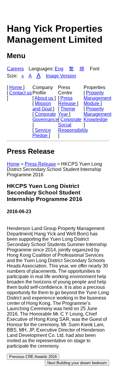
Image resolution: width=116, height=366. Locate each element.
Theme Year (66, 111)
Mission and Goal (42, 106)
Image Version (61, 75)
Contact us (20, 92)
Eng (59, 68)
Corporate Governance (45, 117)
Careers (15, 68)
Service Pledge (41, 133)
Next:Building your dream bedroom (77, 363)
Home (16, 87)
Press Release (67, 101)
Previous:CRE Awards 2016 (33, 356)
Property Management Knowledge (97, 114)
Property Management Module (97, 98)
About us (44, 98)
